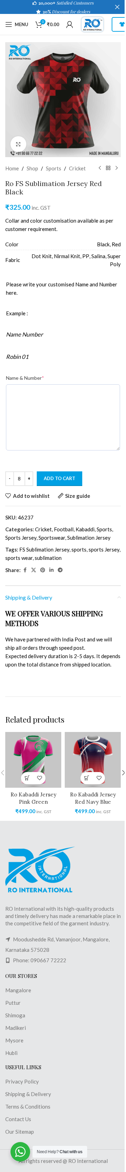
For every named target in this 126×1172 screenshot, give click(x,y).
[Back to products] (108, 168)
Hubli (11, 1053)
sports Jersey (104, 549)
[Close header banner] (117, 7)
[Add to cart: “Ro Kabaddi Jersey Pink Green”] (27, 778)
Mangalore (18, 990)
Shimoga (15, 1015)
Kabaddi (85, 529)
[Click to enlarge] (18, 144)
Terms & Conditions (27, 1106)
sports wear (19, 558)
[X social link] (33, 570)
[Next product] (116, 168)
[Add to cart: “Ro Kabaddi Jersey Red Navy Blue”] (86, 778)
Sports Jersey (20, 537)
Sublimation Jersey (89, 537)
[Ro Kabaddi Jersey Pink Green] (33, 760)
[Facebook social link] (25, 570)
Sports (53, 168)
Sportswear (51, 537)
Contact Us (18, 1119)
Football (64, 529)
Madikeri (15, 1028)
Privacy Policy (22, 1081)
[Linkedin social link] (51, 570)
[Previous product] (100, 168)
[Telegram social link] (60, 570)
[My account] (70, 24)
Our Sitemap (19, 1131)
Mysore (14, 1040)
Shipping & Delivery (28, 1094)
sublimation (48, 558)
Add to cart (59, 478)
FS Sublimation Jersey (44, 549)
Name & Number (25, 378)
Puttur (13, 1003)
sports (78, 549)
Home (12, 168)
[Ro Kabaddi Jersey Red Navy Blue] (93, 760)
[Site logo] (92, 24)
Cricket (77, 168)
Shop (32, 168)
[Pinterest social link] (42, 570)
